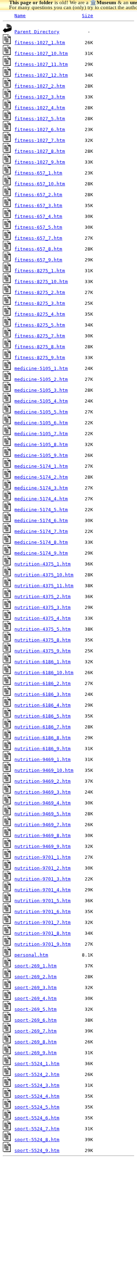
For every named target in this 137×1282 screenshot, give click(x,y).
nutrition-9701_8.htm (42, 933)
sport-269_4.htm (35, 998)
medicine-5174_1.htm (41, 466)
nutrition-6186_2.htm (42, 683)
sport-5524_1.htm (36, 1063)
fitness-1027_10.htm (41, 53)
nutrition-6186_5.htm (42, 716)
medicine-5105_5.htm (41, 411)
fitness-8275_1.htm (39, 270)
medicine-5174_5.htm (41, 509)
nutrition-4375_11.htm (43, 585)
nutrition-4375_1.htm (42, 564)
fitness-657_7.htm (38, 238)
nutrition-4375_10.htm (43, 574)
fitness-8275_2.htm (39, 292)
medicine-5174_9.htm (41, 553)
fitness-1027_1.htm (39, 42)
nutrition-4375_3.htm (42, 607)
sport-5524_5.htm (36, 1107)
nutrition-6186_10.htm (43, 672)
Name (20, 15)
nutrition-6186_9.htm (42, 748)
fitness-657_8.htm (38, 249)
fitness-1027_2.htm (39, 86)
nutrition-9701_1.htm (42, 857)
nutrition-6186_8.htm (42, 737)
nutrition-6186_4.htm (42, 705)
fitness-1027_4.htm (39, 107)
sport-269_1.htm (35, 965)
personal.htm (31, 955)
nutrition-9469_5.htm (42, 813)
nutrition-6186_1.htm (42, 661)
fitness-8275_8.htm (39, 346)
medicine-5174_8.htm (41, 542)
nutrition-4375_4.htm (42, 618)
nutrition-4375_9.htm (42, 650)
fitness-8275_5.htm (39, 325)
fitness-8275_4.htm (39, 314)
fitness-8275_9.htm (39, 357)
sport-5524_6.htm (36, 1117)
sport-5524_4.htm (36, 1096)
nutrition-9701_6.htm (42, 911)
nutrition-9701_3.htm (42, 879)
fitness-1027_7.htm (39, 140)
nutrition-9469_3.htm (42, 792)
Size (87, 15)
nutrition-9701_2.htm (42, 868)
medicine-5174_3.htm (41, 488)
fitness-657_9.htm (38, 259)
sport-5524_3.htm (36, 1085)
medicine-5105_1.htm (41, 368)
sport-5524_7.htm (36, 1128)
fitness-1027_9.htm (39, 162)
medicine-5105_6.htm (41, 422)
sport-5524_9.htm (36, 1150)
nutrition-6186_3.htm (42, 694)
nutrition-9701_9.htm (42, 944)
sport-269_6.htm (35, 1020)
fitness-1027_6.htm (39, 129)
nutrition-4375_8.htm (42, 640)
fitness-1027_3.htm (39, 97)
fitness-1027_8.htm (39, 151)
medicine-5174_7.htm (41, 531)
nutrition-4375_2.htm (42, 596)
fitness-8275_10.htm (41, 281)
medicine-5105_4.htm (41, 401)
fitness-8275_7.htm (39, 335)
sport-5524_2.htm (36, 1074)
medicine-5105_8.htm (41, 444)
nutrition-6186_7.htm (42, 726)
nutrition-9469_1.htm (42, 759)
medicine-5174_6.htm (41, 520)
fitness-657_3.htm (38, 205)
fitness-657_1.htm (38, 173)
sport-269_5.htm (35, 1009)
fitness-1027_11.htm (41, 64)
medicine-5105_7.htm (41, 433)
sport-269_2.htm (35, 976)
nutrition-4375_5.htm (42, 629)
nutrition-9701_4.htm (42, 889)
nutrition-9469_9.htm (42, 846)
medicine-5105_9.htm (41, 455)
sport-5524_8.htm (36, 1139)
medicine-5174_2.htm (41, 477)
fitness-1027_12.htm (41, 75)
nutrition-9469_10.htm (43, 770)
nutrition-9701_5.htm (42, 900)
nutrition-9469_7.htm (42, 824)
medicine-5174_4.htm (41, 498)
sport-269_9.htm (35, 1052)
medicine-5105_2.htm (41, 379)
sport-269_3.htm (35, 987)
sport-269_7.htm (35, 1031)
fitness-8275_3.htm (39, 303)
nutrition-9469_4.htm (42, 802)
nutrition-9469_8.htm (42, 835)
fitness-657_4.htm (38, 216)
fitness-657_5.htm (38, 227)
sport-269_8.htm (35, 1041)
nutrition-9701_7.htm (42, 922)
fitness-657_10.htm (39, 183)
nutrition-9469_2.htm (42, 781)
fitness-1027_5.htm (39, 118)
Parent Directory (36, 31)
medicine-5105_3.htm (41, 390)
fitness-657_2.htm (38, 194)
